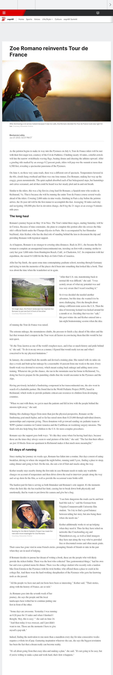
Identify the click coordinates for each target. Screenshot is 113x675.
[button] (103, 13)
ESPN (16, 13)
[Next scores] (110, 5)
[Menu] (4, 13)
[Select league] (8, 5)
